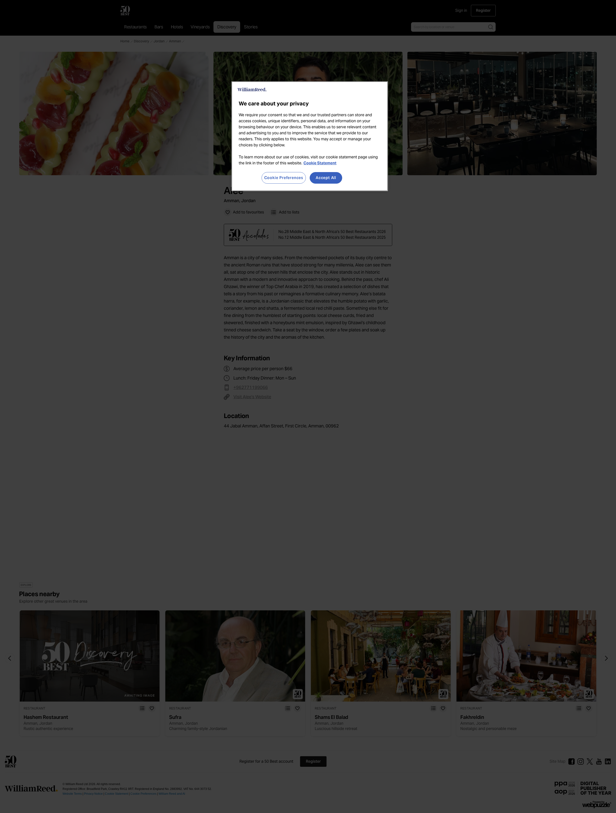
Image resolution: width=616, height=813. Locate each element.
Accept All (326, 177)
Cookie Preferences (283, 177)
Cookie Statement (319, 163)
